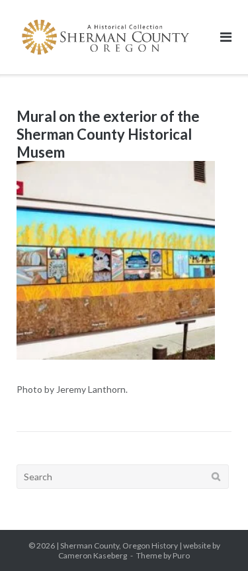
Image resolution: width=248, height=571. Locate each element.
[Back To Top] (215, 539)
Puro (181, 555)
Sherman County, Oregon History (119, 545)
